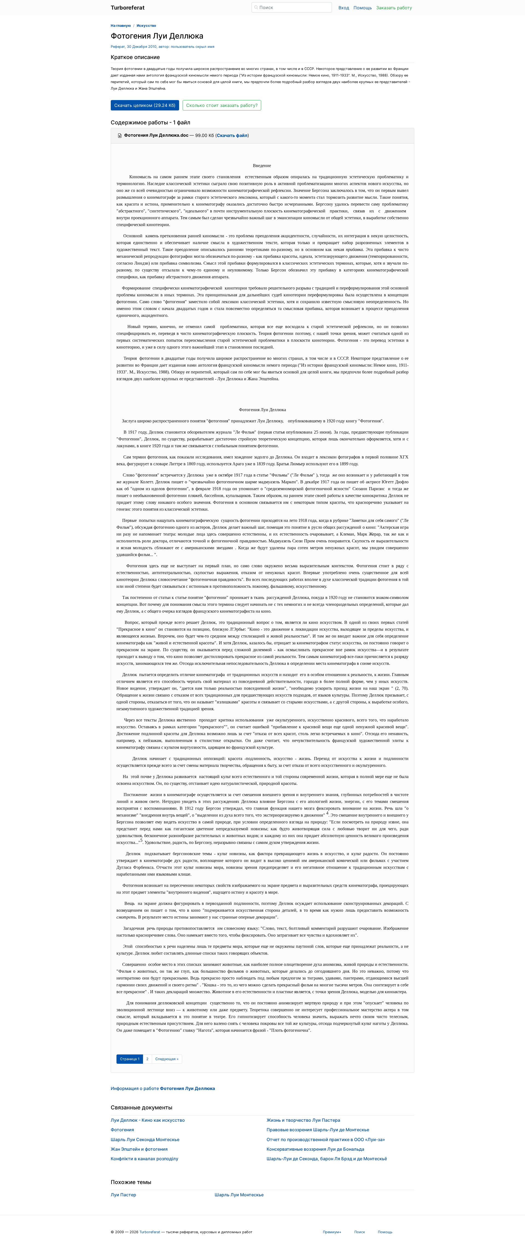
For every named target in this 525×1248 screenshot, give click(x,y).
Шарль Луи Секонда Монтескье (145, 1139)
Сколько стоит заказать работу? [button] (222, 105)
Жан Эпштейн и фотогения (139, 1149)
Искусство (146, 26)
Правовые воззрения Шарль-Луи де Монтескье (318, 1129)
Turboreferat (149, 1232)
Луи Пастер (123, 1194)
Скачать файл (232, 135)
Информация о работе (163, 1088)
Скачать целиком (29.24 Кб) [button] (145, 105)
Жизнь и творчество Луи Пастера (303, 1120)
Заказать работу (394, 7)
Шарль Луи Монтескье (239, 1194)
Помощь (363, 7)
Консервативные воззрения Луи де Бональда (315, 1149)
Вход (344, 7)
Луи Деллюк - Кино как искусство (148, 1120)
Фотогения (122, 1129)
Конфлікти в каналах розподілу (144, 1158)
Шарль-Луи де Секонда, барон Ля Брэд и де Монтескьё (327, 1158)
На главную (121, 26)
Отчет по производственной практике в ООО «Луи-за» (326, 1139)
